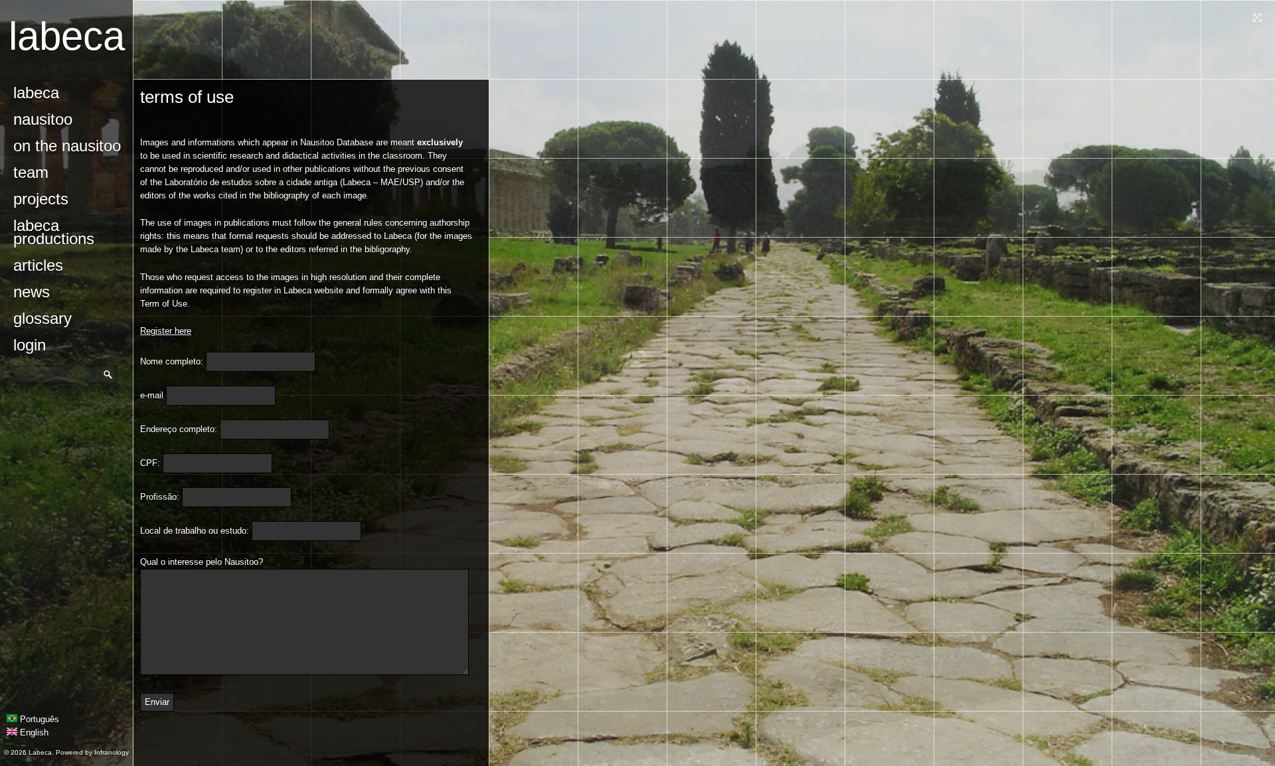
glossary (42, 318)
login (29, 345)
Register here (165, 331)
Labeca (67, 36)
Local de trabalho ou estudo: (194, 531)
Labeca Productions (53, 232)
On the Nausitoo (67, 146)
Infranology (111, 752)
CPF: (150, 463)
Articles (38, 265)
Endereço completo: (178, 429)
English (32, 732)
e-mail (151, 395)
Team (30, 172)
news (31, 292)
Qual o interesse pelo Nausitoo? (201, 562)
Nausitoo (42, 119)
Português (38, 719)
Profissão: (159, 497)
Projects (40, 199)
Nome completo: (171, 361)
